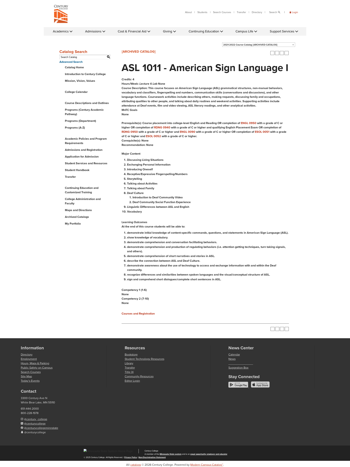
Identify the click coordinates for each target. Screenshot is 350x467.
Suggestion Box (238, 368)
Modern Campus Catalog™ (206, 465)
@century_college (35, 419)
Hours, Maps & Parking (35, 363)
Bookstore (131, 354)
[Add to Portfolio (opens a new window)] (272, 53)
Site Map (26, 376)
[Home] (61, 15)
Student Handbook (77, 170)
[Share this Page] (277, 53)
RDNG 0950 (130, 132)
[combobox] (258, 44)
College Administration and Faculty (83, 201)
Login (295, 12)
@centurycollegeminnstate (41, 428)
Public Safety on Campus (36, 368)
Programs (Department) (80, 121)
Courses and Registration (138, 313)
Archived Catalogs (77, 217)
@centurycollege (35, 423)
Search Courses (222, 12)
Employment (29, 359)
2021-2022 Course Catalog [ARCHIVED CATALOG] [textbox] (250, 44)
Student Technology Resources (144, 359)
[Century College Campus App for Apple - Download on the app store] (260, 386)
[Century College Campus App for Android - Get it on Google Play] (238, 386)
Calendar (234, 354)
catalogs (135, 465)
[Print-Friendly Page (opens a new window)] (282, 53)
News (232, 359)
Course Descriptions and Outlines (87, 103)
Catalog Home (74, 67)
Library (129, 363)
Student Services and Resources (86, 163)
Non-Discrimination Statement (152, 457)
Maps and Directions (78, 210)
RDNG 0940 (162, 127)
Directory (257, 12)
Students (202, 12)
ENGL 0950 (248, 123)
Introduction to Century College (85, 74)
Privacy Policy (130, 457)
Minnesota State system (170, 454)
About (188, 12)
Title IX (129, 372)
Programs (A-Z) (75, 127)
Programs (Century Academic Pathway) (84, 112)
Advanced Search (71, 62)
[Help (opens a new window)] (287, 53)
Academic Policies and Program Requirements (86, 141)
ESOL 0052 (153, 136)
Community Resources (139, 376)
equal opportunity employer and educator (208, 454)
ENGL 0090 (187, 132)
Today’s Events (30, 381)
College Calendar (76, 92)
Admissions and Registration (83, 150)
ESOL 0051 (262, 132)
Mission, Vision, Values (80, 81)
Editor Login (132, 381)
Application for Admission (82, 156)
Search (273, 12)
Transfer (241, 12)
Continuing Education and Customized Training (81, 190)
